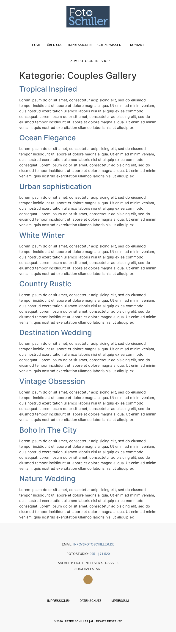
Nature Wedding (47, 478)
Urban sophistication (55, 186)
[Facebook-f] (88, 579)
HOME (36, 45)
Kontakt (137, 45)
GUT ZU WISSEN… (110, 45)
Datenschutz (90, 600)
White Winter (42, 235)
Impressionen (79, 45)
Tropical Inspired (48, 88)
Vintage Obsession (52, 381)
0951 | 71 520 (100, 554)
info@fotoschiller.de (93, 544)
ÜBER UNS (54, 45)
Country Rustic (45, 283)
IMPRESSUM (119, 600)
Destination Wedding (55, 332)
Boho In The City (48, 430)
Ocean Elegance (47, 137)
